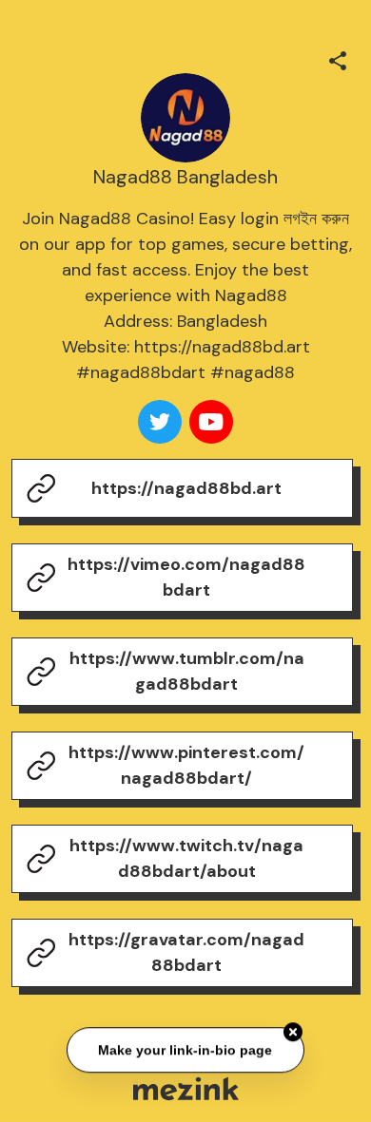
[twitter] (160, 422)
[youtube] (211, 422)
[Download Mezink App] (186, 1088)
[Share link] (337, 57)
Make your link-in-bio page (186, 1050)
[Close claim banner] (293, 1032)
